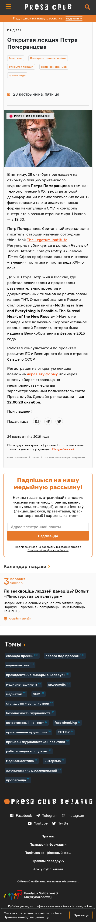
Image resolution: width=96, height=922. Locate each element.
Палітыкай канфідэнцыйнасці (48, 550)
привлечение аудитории (28, 732)
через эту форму (42, 374)
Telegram (50, 815)
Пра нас (48, 836)
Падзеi (14, 30)
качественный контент (26, 722)
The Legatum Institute (47, 239)
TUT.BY (65, 732)
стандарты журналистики (29, 703)
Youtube (41, 823)
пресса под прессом (64, 655)
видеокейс (59, 684)
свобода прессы (22, 655)
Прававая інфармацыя (48, 844)
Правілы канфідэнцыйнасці (26, 917)
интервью (54, 760)
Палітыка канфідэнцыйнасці (48, 853)
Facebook (24, 815)
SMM (38, 694)
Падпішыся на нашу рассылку (46, 18)
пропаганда (18, 780)
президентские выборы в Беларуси (37, 674)
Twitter (64, 823)
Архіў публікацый (48, 869)
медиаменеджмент (23, 684)
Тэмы (13, 644)
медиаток (16, 694)
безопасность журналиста (30, 713)
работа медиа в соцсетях (28, 751)
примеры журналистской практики (37, 741)
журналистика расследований (33, 770)
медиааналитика (21, 760)
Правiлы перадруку (48, 861)
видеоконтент (20, 665)
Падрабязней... (64, 449)
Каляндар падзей (24, 566)
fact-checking (67, 722)
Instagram (76, 815)
